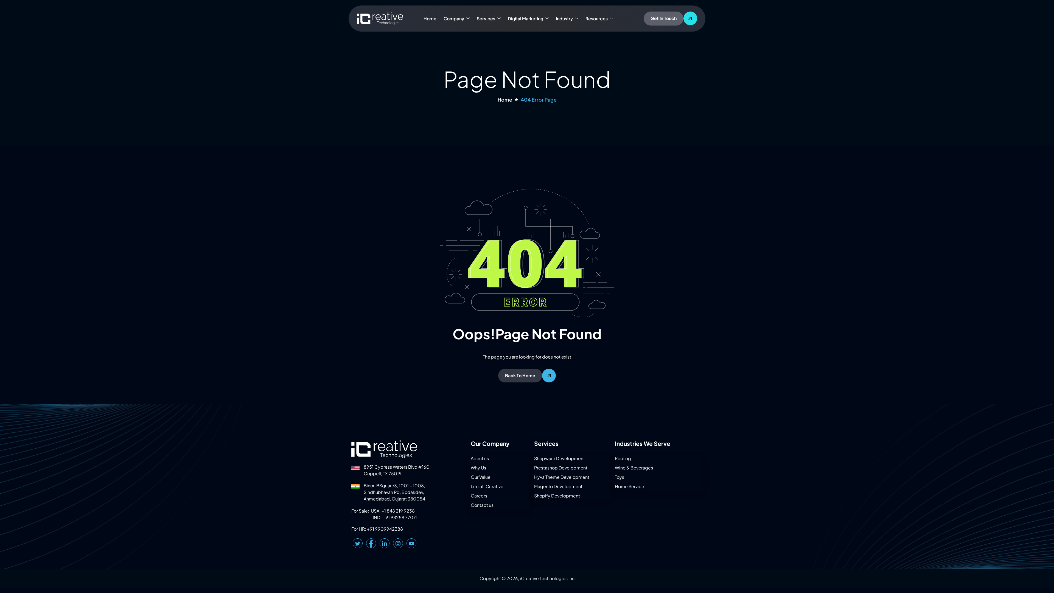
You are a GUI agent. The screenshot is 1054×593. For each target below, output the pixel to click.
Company (454, 18)
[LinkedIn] (384, 543)
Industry (564, 18)
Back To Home (520, 375)
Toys (619, 477)
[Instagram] (398, 543)
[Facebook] (371, 543)
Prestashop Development (560, 468)
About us (480, 458)
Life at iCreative (487, 486)
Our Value (480, 477)
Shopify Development (557, 496)
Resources (596, 18)
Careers (479, 496)
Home (430, 18)
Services (486, 18)
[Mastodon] (411, 543)
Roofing (623, 458)
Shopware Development (559, 458)
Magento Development (558, 486)
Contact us (482, 505)
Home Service (629, 486)
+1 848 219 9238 (398, 511)
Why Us (478, 468)
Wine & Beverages (634, 468)
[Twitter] (358, 543)
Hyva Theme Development (561, 477)
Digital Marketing (525, 18)
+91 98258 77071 (400, 517)
